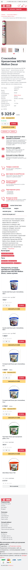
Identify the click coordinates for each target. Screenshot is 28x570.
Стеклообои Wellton (12, 14)
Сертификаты (5, 515)
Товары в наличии (12, 167)
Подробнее (11, 248)
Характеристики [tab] (16, 205)
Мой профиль (5, 524)
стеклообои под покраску (7, 263)
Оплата (3, 505)
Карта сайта (4, 519)
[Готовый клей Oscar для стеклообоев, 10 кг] (14, 392)
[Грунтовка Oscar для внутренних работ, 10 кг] (14, 428)
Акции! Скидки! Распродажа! (11, 181)
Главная (3, 14)
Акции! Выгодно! (6, 504)
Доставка (3, 507)
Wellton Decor (17, 95)
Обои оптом (4, 517)
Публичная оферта (6, 527)
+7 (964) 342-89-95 (22, 1)
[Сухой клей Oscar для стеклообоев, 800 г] (14, 319)
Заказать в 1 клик (8, 127)
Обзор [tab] (5, 205)
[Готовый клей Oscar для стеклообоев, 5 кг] (14, 355)
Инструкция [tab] (7, 208)
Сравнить (13, 131)
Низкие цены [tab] (7, 211)
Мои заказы (4, 525)
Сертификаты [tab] (19, 211)
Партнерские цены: (13, 189)
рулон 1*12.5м (17, 263)
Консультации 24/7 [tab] (9, 214)
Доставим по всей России (15, 174)
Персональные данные (7, 529)
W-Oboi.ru (10, 565)
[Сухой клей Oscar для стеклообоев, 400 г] (14, 283)
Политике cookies (15, 546)
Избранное (5, 131)
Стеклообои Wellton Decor (7, 16)
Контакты (4, 514)
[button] (14, 53)
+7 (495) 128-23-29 (11, 1)
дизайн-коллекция (12, 260)
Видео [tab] (16, 208)
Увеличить (14, 33)
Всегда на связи (11, 198)
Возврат (3, 509)
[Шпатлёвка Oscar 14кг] (14, 464)
